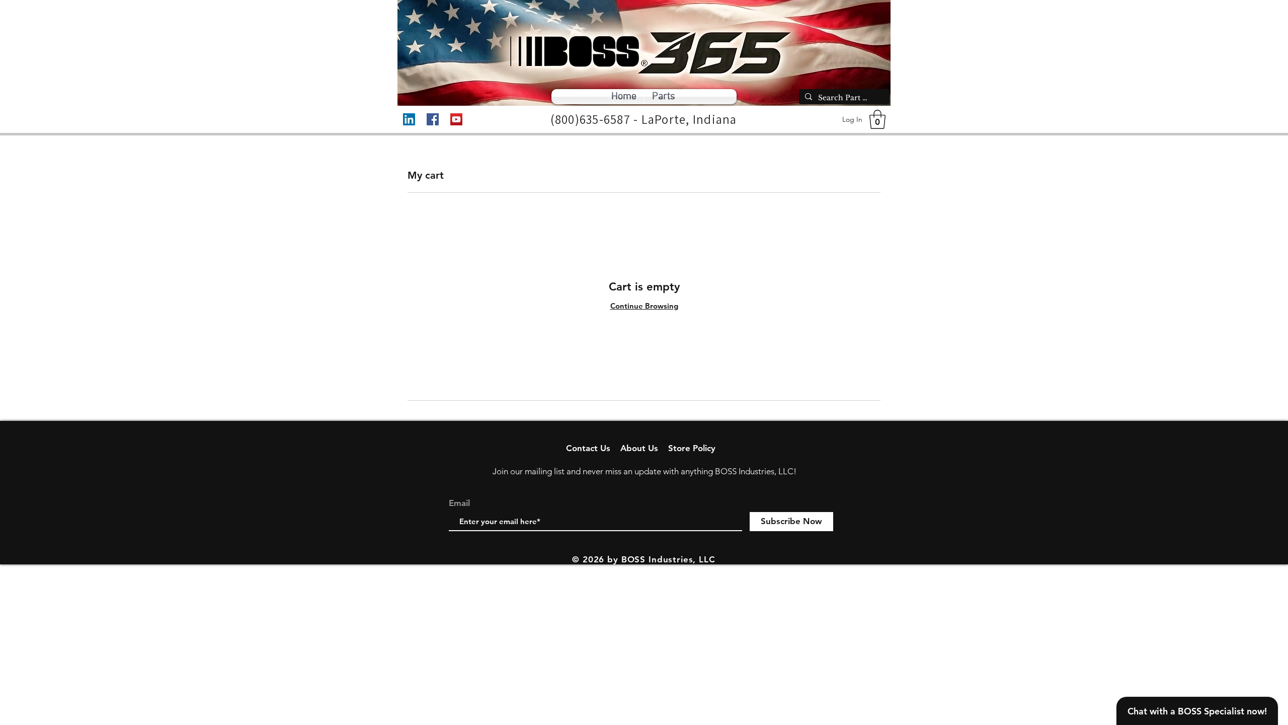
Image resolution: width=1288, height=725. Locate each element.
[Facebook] (433, 119)
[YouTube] (456, 119)
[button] (877, 119)
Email (459, 503)
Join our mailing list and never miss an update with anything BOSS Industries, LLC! (644, 471)
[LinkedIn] (409, 119)
